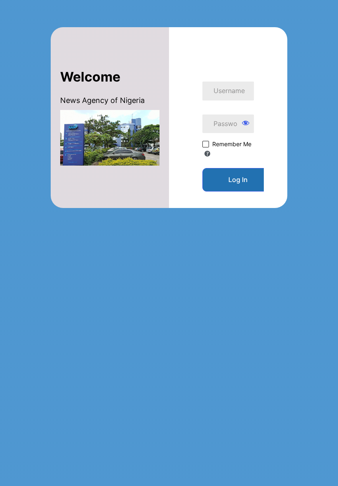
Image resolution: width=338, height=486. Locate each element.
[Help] (207, 154)
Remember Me (231, 143)
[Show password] (245, 122)
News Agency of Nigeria (228, 48)
